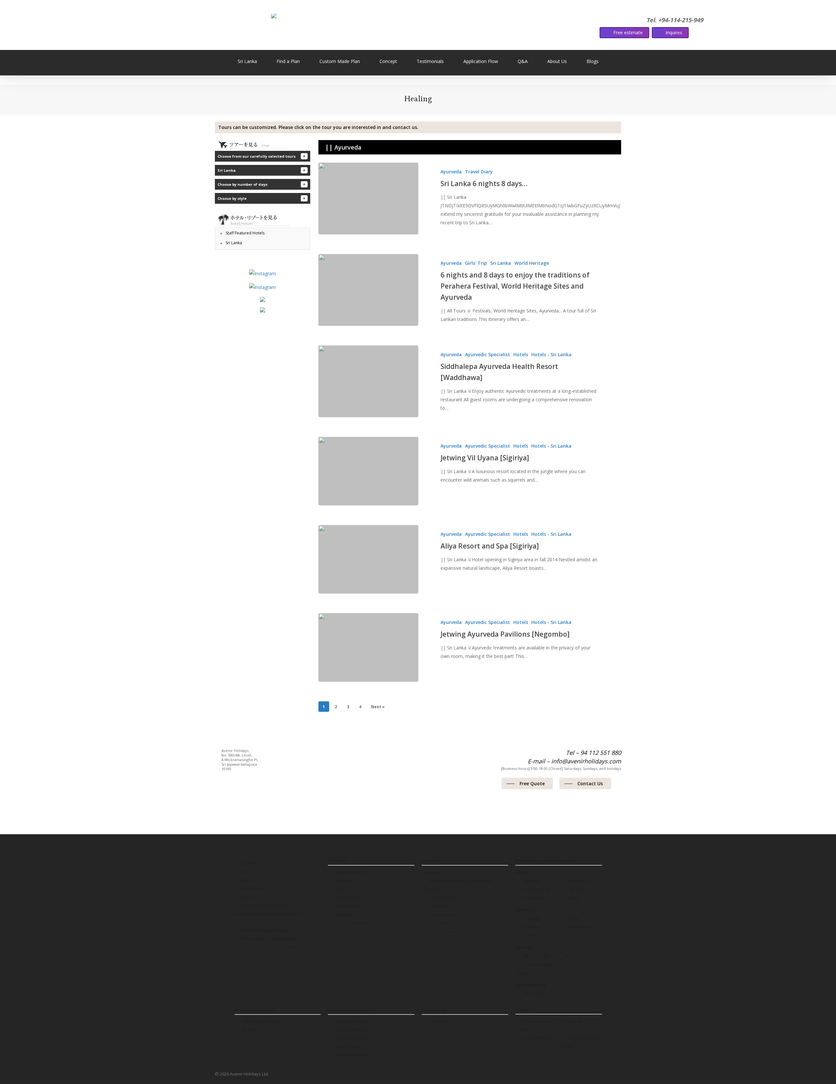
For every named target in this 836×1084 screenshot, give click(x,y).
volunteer (532, 926)
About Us (248, 879)
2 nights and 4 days (352, 1021)
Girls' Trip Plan (442, 897)
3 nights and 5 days (352, 1029)
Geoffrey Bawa (348, 897)
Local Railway (577, 926)
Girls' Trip (476, 263)
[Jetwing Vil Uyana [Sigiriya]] (368, 471)
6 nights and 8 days (352, 1055)
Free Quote (251, 888)
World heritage (536, 955)
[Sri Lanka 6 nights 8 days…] (368, 198)
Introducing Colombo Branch (361, 939)
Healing (572, 897)
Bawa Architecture (582, 955)
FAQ (244, 964)
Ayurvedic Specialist (487, 354)
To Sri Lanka (534, 993)
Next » (378, 706)
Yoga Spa (573, 889)
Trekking (531, 918)
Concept (248, 871)
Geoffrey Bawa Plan (446, 931)
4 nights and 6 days (352, 1038)
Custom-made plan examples (266, 930)
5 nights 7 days (348, 1046)
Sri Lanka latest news (533, 1025)
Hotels (520, 354)
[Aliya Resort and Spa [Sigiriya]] (368, 559)
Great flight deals (538, 1037)
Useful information (352, 931)
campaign (574, 1020)
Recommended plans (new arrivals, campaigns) (457, 885)
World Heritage (531, 263)
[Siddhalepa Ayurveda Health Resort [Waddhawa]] (368, 381)
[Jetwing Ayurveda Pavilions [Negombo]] (368, 647)
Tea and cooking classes (535, 968)
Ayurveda (451, 171)
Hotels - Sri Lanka (551, 354)
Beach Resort (577, 880)
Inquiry (247, 896)
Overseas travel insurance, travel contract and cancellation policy (267, 909)
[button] (445, 127)
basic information (351, 871)
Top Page (249, 862)
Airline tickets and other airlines (268, 947)
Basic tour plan (442, 914)
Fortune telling (536, 889)
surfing (571, 918)
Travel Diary (479, 171)
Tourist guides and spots (357, 922)
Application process (258, 955)
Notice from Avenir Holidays (579, 1042)
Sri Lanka (500, 263)
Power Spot (533, 897)
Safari (340, 888)
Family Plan (439, 906)
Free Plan (438, 923)
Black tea (343, 914)
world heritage (348, 905)
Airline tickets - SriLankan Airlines (269, 938)
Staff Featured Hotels (261, 1021)
